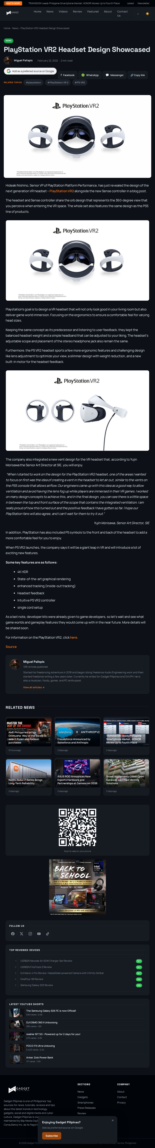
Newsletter (144, 3)
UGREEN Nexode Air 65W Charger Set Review (46, 960)
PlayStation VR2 (62, 191)
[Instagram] (30, 933)
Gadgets (83, 1097)
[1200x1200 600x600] (77, 915)
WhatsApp (90, 75)
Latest (130, 3)
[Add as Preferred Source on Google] (30, 71)
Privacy (121, 1102)
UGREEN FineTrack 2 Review (36, 967)
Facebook (67, 75)
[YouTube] (39, 933)
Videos (63, 11)
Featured (93, 11)
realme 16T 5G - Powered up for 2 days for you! (53, 1034)
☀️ (147, 13)
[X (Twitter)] (21, 933)
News (49, 11)
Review (77, 11)
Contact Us (122, 13)
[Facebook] (12, 933)
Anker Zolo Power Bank (39, 1057)
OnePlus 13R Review (31, 979)
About (108, 11)
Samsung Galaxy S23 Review (36, 985)
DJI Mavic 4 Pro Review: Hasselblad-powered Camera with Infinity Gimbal (62, 973)
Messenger (114, 75)
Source (11, 646)
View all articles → (34, 687)
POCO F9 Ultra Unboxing (40, 1045)
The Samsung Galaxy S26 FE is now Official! (51, 1010)
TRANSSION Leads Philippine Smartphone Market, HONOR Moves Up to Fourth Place (56, 3)
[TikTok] (47, 933)
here (73, 637)
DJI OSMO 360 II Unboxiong (41, 1022)
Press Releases (87, 1108)
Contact (122, 1097)
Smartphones (85, 1102)
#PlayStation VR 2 (57, 82)
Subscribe (52, 1135)
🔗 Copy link (137, 75)
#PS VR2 (80, 82)
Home (37, 11)
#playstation (33, 82)
